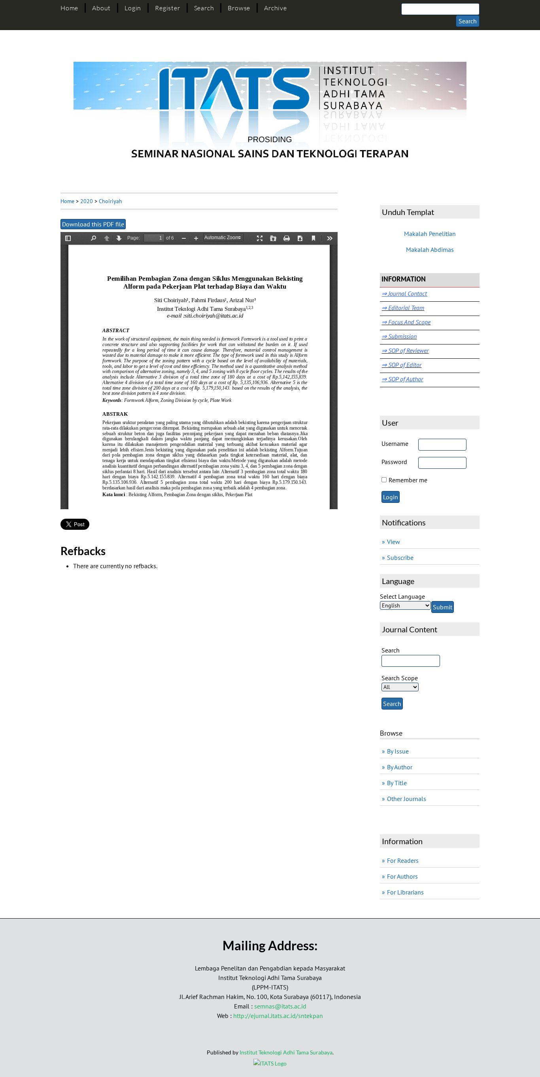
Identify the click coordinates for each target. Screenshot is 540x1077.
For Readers (403, 860)
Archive (275, 8)
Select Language (402, 596)
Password (394, 462)
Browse (239, 8)
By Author (399, 767)
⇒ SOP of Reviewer (405, 350)
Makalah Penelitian (430, 234)
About (101, 8)
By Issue (398, 751)
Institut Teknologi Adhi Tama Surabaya (286, 1052)
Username (394, 443)
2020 (86, 201)
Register (167, 8)
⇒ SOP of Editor (401, 365)
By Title (397, 783)
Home (69, 8)
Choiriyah (110, 201)
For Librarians (405, 892)
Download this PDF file (93, 224)
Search (204, 8)
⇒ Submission (399, 336)
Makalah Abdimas (430, 249)
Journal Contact (407, 293)
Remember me (408, 480)
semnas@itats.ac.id (280, 1006)
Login (133, 8)
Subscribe (400, 557)
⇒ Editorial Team (402, 308)
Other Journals (406, 799)
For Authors (402, 876)
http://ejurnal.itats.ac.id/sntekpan (278, 1016)
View (393, 542)
